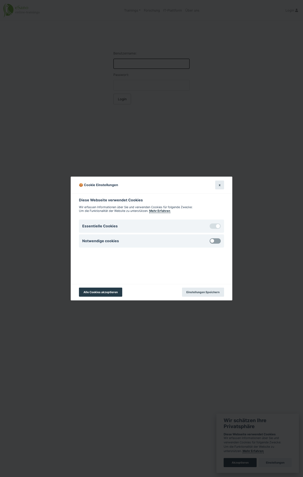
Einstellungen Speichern (203, 292)
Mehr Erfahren (159, 211)
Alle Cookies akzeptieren (100, 292)
